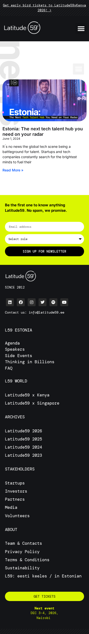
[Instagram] (32, 302)
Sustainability (22, 568)
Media (11, 507)
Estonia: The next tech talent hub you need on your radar (42, 131)
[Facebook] (21, 302)
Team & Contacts (23, 543)
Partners (15, 499)
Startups (15, 483)
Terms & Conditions (27, 559)
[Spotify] (53, 302)
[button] (81, 28)
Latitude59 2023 (23, 455)
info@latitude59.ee (46, 312)
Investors (16, 491)
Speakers (15, 349)
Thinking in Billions (29, 361)
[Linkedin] (10, 302)
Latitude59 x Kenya (27, 395)
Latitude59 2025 (23, 439)
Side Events (18, 355)
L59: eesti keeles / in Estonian (43, 576)
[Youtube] (64, 302)
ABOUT (11, 529)
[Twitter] (42, 302)
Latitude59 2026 (23, 431)
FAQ (8, 368)
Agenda (12, 343)
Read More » (12, 170)
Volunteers (17, 515)
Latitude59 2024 (23, 447)
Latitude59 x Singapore (33, 403)
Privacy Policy (22, 551)
